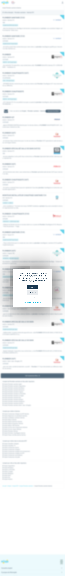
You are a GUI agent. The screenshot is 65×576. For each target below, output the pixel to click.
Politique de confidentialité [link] (32, 302)
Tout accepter (32, 287)
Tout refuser (32, 292)
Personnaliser (32, 298)
